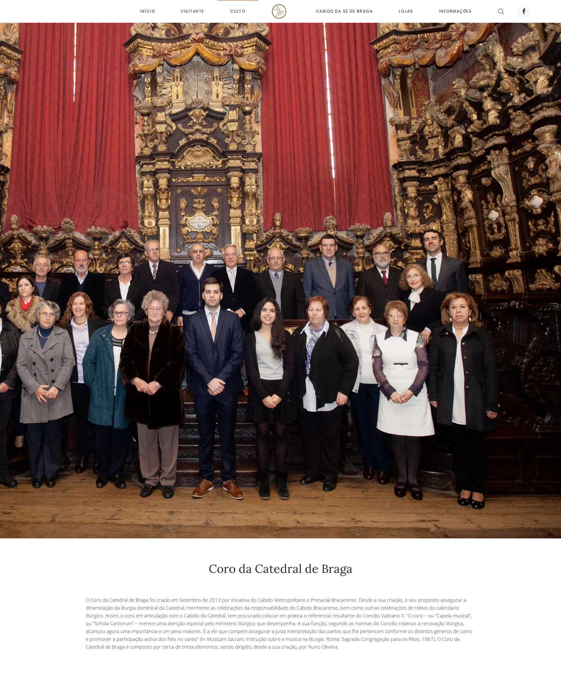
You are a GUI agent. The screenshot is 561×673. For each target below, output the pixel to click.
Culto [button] (237, 11)
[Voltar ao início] (280, 11)
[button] (501, 11)
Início (147, 11)
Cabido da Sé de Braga (344, 11)
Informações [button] (455, 11)
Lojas (406, 11)
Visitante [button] (192, 11)
